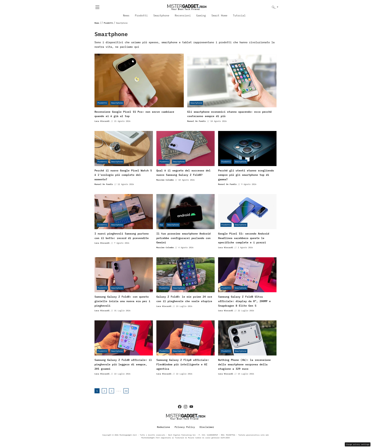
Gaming (201, 15)
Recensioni (183, 15)
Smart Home (219, 15)
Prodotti (141, 15)
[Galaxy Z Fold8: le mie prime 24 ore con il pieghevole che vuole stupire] (185, 274)
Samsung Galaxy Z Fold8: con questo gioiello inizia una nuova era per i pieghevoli (122, 301)
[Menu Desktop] (97, 7)
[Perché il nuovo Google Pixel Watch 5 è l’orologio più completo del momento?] (123, 148)
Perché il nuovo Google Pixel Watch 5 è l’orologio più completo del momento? (123, 175)
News (126, 15)
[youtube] (191, 406)
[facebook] (179, 406)
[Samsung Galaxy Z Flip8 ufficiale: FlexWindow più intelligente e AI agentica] (185, 337)
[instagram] (185, 406)
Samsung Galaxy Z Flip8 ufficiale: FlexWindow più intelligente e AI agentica (182, 364)
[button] (275, 7)
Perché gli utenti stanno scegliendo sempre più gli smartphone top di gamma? (246, 175)
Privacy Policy (185, 427)
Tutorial (239, 15)
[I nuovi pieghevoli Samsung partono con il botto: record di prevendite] (123, 211)
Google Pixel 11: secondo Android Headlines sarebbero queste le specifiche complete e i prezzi (243, 238)
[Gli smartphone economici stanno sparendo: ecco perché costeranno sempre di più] (232, 80)
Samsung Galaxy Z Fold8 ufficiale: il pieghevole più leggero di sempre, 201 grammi (123, 364)
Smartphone (161, 15)
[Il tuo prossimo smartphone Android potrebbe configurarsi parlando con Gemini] (185, 211)
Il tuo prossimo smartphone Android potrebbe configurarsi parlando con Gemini (183, 238)
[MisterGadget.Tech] (186, 7)
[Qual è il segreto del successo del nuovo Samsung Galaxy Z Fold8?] (185, 148)
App (161, 225)
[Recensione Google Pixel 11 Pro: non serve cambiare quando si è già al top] (139, 80)
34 (126, 390)
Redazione (163, 427)
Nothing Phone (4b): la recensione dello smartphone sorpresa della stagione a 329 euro (244, 364)
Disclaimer (207, 427)
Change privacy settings (357, 444)
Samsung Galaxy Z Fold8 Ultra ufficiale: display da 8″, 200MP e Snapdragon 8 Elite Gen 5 (244, 301)
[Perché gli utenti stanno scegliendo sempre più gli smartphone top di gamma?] (247, 148)
